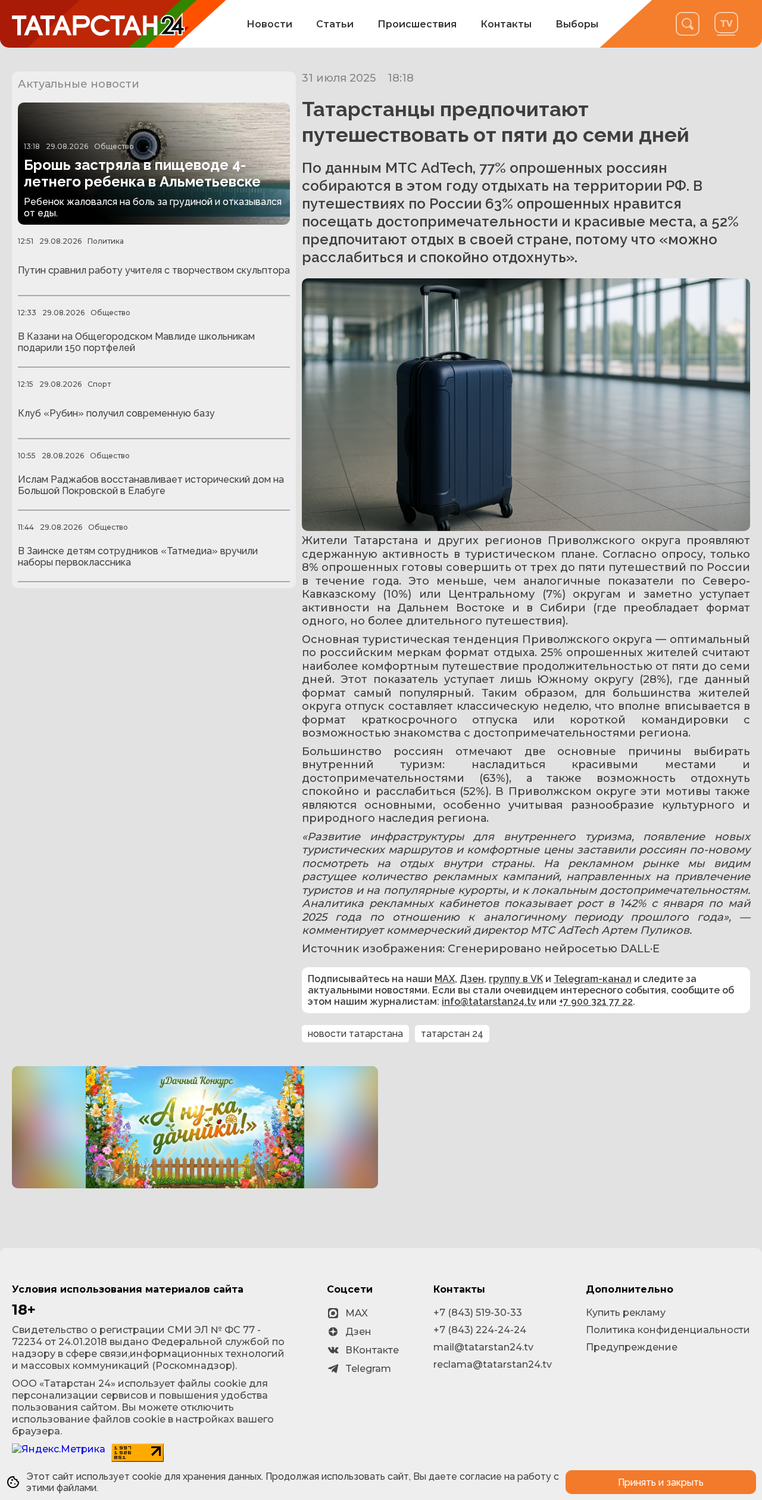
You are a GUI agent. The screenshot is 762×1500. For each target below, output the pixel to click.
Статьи (335, 24)
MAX (445, 979)
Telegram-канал (593, 979)
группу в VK (516, 979)
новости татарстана (355, 1033)
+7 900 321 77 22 (596, 1001)
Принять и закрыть (661, 1482)
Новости (269, 24)
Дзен (472, 979)
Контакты (506, 24)
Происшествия (417, 24)
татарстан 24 (452, 1033)
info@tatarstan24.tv (489, 1001)
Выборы (576, 24)
